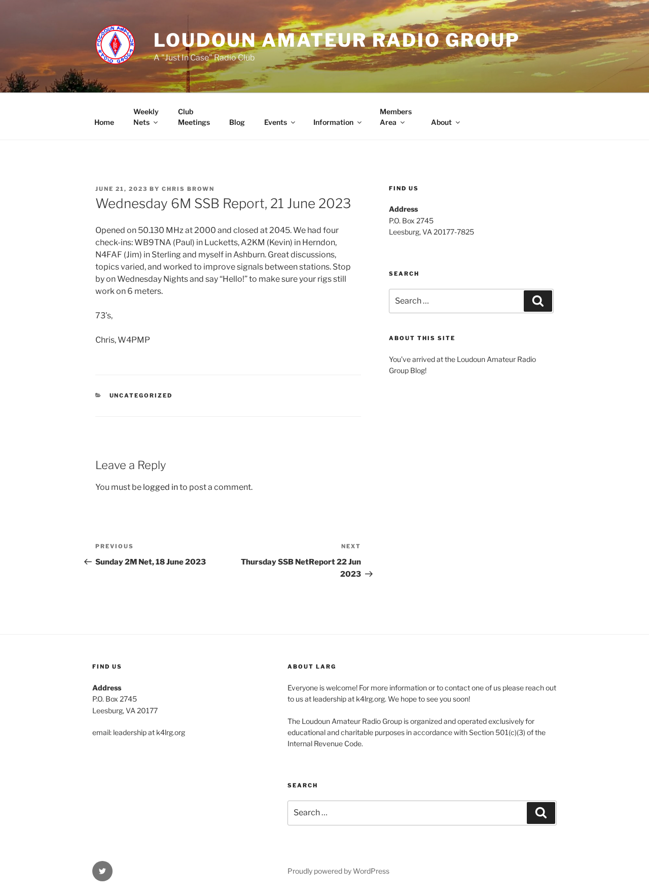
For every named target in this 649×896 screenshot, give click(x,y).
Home (104, 122)
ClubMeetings (194, 116)
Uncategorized (141, 395)
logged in (160, 487)
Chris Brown (188, 188)
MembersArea (396, 116)
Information (333, 122)
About (441, 122)
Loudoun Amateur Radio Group (337, 40)
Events (275, 122)
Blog (237, 122)
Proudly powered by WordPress (338, 871)
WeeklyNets (146, 116)
